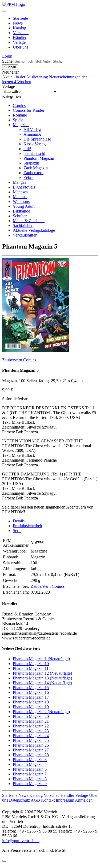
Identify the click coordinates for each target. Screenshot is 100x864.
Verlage (19, 42)
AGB (35, 800)
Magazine (21, 124)
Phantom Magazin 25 (31, 740)
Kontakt (48, 800)
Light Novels (24, 187)
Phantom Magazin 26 (31, 745)
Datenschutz (19, 800)
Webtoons (21, 201)
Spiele (18, 120)
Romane (20, 115)
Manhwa (20, 192)
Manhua (20, 196)
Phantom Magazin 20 (31, 716)
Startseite (20, 18)
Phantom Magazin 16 (31, 692)
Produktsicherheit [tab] (27, 525)
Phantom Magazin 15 (31, 687)
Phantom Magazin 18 (31, 702)
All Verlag (32, 129)
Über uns (20, 47)
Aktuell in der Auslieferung (25, 77)
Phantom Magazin (38, 158)
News (18, 23)
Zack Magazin (35, 168)
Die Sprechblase (37, 139)
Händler (19, 37)
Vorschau (21, 32)
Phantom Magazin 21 (31, 721)
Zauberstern (33, 172)
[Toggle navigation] (4, 10)
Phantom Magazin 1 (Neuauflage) (41, 659)
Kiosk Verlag (34, 144)
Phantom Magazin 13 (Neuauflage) (42, 678)
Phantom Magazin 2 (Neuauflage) (41, 711)
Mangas (19, 182)
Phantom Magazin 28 (31, 755)
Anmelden (84, 800)
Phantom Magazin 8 (30, 779)
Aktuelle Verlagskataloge (34, 230)
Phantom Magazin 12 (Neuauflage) (42, 673)
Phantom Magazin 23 (31, 731)
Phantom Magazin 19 (31, 707)
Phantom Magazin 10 (31, 663)
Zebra (28, 177)
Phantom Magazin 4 (30, 764)
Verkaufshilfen (25, 235)
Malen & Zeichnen (29, 220)
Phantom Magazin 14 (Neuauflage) (42, 683)
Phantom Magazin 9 (30, 783)
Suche (7, 61)
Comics (19, 105)
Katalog (19, 28)
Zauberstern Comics (19, 360)
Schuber (20, 216)
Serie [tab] (17, 530)
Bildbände (21, 211)
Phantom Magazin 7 (30, 774)
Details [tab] (19, 521)
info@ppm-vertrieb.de (20, 840)
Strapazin (31, 163)
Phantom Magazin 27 (31, 750)
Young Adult (23, 206)
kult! (27, 148)
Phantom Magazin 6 (30, 769)
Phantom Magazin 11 (31, 668)
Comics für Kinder (28, 110)
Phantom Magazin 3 (30, 759)
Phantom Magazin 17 (31, 697)
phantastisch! (34, 153)
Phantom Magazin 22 (31, 726)
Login (7, 56)
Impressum (65, 800)
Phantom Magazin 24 (31, 735)
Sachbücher (23, 225)
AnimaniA (32, 134)
